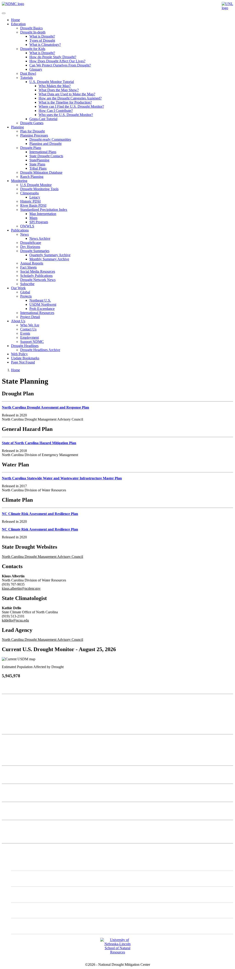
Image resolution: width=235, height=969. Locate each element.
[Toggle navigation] (4, 13)
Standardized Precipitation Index (43, 210)
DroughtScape (30, 243)
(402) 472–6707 (13, 720)
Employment (29, 337)
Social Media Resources (37, 271)
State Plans (37, 164)
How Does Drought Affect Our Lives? (57, 61)
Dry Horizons (30, 247)
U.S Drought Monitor (36, 185)
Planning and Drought (45, 144)
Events (25, 333)
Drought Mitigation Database (41, 172)
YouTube (27, 926)
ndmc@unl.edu (13, 728)
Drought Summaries (34, 251)
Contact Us (28, 329)
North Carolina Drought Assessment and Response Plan (45, 407)
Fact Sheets (28, 267)
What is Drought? (42, 36)
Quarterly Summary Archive (49, 255)
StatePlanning (39, 160)
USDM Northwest (42, 304)
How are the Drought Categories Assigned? (70, 98)
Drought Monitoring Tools (39, 189)
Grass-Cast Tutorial (43, 119)
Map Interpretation (42, 214)
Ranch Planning (31, 177)
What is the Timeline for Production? (65, 102)
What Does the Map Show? (59, 90)
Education (18, 24)
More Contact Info (15, 740)
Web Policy (19, 354)
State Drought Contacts (46, 156)
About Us (18, 321)
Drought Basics (31, 28)
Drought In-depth (32, 32)
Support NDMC (32, 342)
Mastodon (27, 879)
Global (25, 292)
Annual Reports (31, 263)
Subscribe (27, 284)
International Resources (37, 313)
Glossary (35, 69)
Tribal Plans (38, 168)
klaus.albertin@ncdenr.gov (21, 588)
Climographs (29, 193)
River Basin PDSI (33, 205)
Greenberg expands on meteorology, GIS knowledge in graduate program (55, 808)
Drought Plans (30, 148)
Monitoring (19, 181)
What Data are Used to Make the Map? (67, 94)
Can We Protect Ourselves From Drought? (60, 65)
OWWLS (27, 226)
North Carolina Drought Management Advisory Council (42, 557)
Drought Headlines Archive (40, 350)
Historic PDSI (30, 201)
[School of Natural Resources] (117, 952)
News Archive (39, 238)
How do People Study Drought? (52, 57)
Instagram (27, 894)
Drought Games (31, 123)
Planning (17, 127)
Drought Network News (38, 280)
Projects (26, 296)
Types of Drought (42, 40)
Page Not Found (23, 362)
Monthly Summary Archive (49, 259)
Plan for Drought (32, 131)
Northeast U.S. (40, 300)
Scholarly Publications (36, 276)
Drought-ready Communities (50, 139)
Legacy (34, 197)
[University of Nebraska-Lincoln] (227, 8)
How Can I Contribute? (56, 111)
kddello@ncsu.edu (15, 620)
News (24, 234)
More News (10, 826)
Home (15, 20)
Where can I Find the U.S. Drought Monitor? (71, 106)
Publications (20, 230)
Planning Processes (34, 135)
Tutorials (26, 78)
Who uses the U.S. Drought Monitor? (66, 115)
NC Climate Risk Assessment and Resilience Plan (40, 514)
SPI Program (38, 222)
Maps (33, 218)
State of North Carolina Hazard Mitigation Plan (39, 443)
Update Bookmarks (25, 358)
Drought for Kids (32, 49)
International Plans (42, 152)
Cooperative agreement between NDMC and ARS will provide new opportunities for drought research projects (82, 772)
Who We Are (29, 325)
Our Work (18, 288)
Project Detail (30, 317)
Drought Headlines (25, 346)
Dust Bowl (28, 73)
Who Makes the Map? (55, 86)
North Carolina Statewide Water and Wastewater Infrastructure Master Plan (62, 478)
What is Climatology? (45, 45)
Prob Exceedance (42, 309)
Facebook (27, 910)
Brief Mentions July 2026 (20, 790)
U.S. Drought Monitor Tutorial (51, 82)
